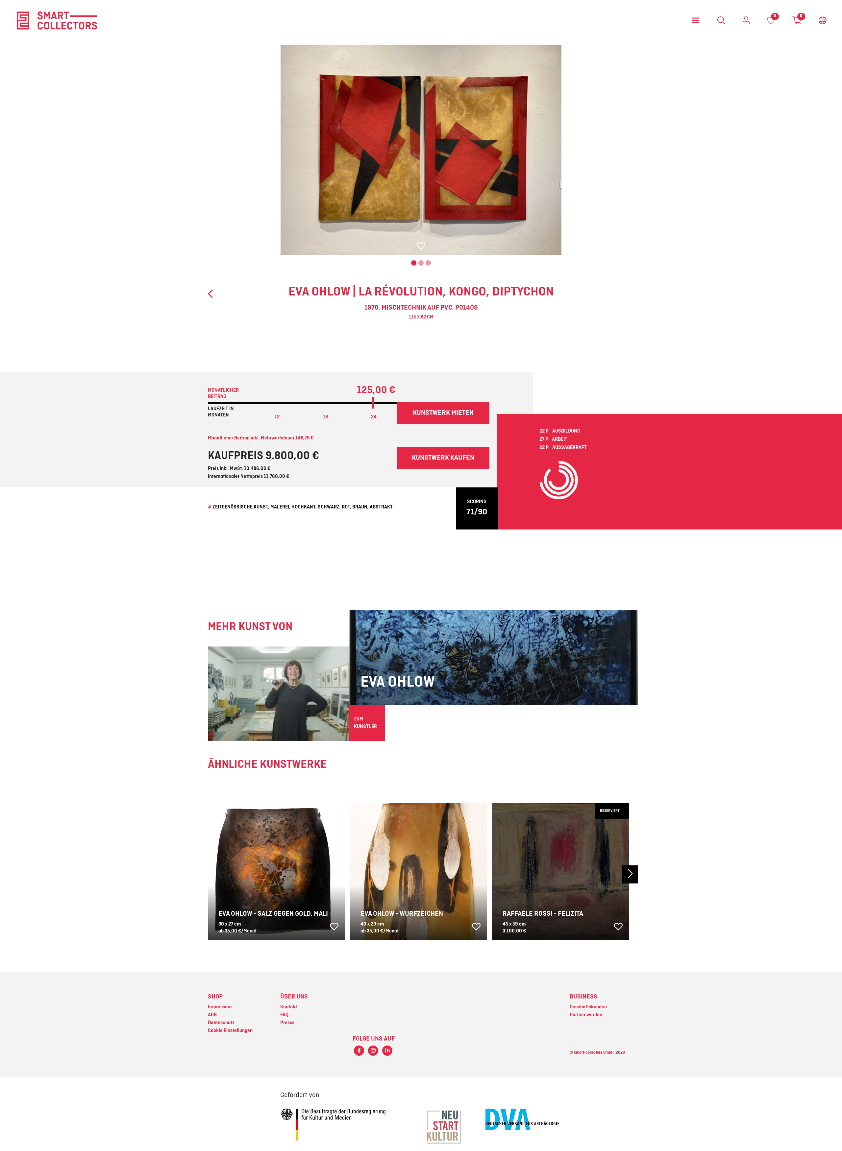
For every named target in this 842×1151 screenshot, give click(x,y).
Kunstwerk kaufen (443, 457)
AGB (212, 1015)
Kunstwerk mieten (443, 412)
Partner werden (586, 1015)
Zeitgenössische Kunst (240, 507)
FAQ (284, 1015)
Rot (346, 507)
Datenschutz (221, 1022)
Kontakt (288, 1007)
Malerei (279, 507)
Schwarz (328, 507)
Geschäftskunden (588, 1007)
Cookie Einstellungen (230, 1030)
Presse (287, 1022)
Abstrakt (381, 507)
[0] (771, 22)
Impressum (220, 1007)
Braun (359, 507)
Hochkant (303, 507)
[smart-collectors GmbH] (57, 20)
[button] (605, 874)
